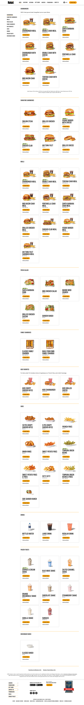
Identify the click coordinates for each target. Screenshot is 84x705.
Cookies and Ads (26, 701)
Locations (25, 2)
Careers (43, 2)
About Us (57, 2)
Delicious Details (26, 37)
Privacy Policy (12, 696)
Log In (66, 2)
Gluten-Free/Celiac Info (49, 670)
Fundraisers (12, 692)
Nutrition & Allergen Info (35, 670)
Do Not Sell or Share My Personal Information (51, 701)
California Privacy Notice (40, 701)
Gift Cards (37, 2)
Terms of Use (61, 701)
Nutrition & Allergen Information (70, 674)
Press (10, 694)
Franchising (50, 2)
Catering (31, 2)
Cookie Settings (32, 701)
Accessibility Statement (19, 701)
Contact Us (11, 689)
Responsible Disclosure (68, 701)
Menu (20, 2)
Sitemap (14, 701)
